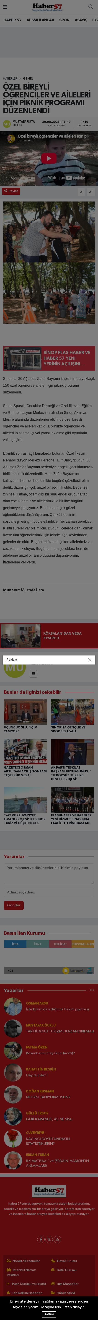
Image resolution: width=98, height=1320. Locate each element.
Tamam (49, 1314)
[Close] (89, 660)
